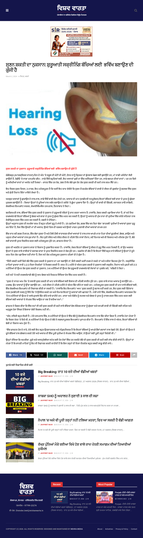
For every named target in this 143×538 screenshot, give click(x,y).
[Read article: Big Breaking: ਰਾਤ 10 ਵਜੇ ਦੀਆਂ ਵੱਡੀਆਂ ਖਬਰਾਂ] (20, 380)
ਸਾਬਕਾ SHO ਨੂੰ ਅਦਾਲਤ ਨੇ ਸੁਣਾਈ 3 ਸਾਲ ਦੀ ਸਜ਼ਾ (68, 396)
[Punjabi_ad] (71, 41)
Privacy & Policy (122, 529)
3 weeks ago (121, 499)
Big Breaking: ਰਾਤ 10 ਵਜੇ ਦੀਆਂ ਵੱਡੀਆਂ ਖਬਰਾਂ (67, 372)
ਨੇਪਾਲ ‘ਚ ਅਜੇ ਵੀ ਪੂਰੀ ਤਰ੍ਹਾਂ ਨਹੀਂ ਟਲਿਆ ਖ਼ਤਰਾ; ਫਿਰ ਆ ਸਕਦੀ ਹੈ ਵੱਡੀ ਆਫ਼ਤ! (85, 420)
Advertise (109, 529)
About (99, 529)
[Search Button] (135, 10)
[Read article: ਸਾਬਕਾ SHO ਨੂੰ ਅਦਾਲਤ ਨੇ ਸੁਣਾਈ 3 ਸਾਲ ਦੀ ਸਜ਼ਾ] (20, 404)
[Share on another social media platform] (134, 355)
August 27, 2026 (61, 376)
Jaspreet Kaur (46, 376)
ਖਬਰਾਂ (27, 76)
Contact (134, 529)
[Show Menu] (7, 10)
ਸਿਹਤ (22, 76)
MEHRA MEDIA (77, 529)
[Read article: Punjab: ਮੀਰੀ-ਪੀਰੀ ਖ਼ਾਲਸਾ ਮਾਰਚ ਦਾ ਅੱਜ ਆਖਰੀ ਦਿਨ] (104, 497)
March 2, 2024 (11, 76)
